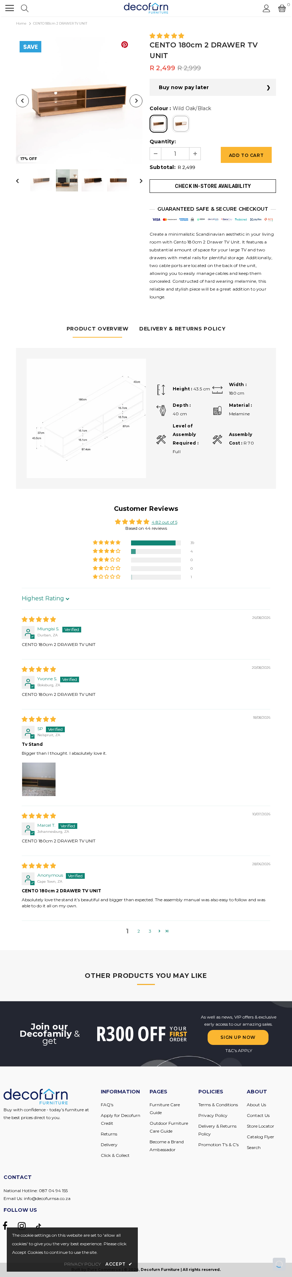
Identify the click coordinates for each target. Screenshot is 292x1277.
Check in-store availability (213, 186)
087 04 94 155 (53, 1190)
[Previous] (22, 100)
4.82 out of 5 (164, 522)
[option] (79, 100)
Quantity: (163, 141)
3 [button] (150, 931)
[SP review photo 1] (39, 779)
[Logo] (146, 8)
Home (21, 23)
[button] (167, 36)
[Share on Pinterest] (124, 44)
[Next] (136, 100)
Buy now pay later (184, 87)
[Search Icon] (24, 8)
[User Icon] (266, 8)
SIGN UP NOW (238, 1037)
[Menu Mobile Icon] (9, 8)
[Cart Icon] (282, 8)
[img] (39, 619)
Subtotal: (163, 167)
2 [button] (138, 931)
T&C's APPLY (238, 1050)
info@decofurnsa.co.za (47, 1198)
